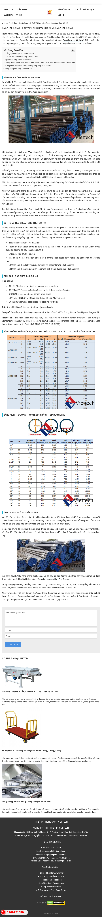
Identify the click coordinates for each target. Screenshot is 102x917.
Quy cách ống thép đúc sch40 (18, 59)
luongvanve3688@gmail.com (54, 851)
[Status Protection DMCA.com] (56, 902)
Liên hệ (61, 15)
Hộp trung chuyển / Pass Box (52, 876)
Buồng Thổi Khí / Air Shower (51, 873)
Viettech (8, 9)
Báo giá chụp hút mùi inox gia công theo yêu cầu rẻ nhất (26, 801)
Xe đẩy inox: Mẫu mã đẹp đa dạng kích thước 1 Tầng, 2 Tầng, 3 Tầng (31, 750)
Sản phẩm (22, 9)
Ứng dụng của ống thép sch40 (21, 69)
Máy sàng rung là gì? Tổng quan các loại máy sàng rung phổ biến (30, 691)
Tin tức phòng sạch (84, 9)
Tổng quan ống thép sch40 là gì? (22, 53)
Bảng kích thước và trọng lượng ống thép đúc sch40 (28, 65)
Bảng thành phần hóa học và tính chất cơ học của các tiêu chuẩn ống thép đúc (40, 63)
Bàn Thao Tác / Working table (51, 883)
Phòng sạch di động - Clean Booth (52, 890)
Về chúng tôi (64, 9)
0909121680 (55, 847)
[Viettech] (49, 12)
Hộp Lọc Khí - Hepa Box (51, 880)
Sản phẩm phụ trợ (13, 15)
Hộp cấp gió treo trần (52, 887)
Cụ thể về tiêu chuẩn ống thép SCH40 (25, 56)
